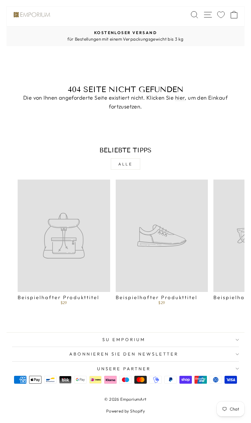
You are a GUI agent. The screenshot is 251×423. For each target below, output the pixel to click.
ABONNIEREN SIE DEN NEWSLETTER (123, 353)
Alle (125, 164)
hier (180, 97)
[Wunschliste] (221, 15)
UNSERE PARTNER (124, 368)
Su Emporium (123, 339)
